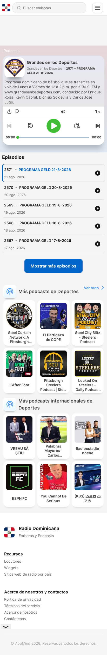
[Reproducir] (53, 126)
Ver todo (91, 288)
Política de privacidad (22, 599)
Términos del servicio (22, 606)
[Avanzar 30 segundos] (77, 126)
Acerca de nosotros (20, 612)
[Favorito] (17, 112)
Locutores (12, 561)
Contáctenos (15, 618)
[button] (63, 112)
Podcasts (11, 50)
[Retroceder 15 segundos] (30, 126)
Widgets (11, 567)
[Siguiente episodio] (97, 126)
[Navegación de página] (97, 8)
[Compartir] (9, 112)
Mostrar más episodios (53, 266)
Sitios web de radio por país (27, 574)
